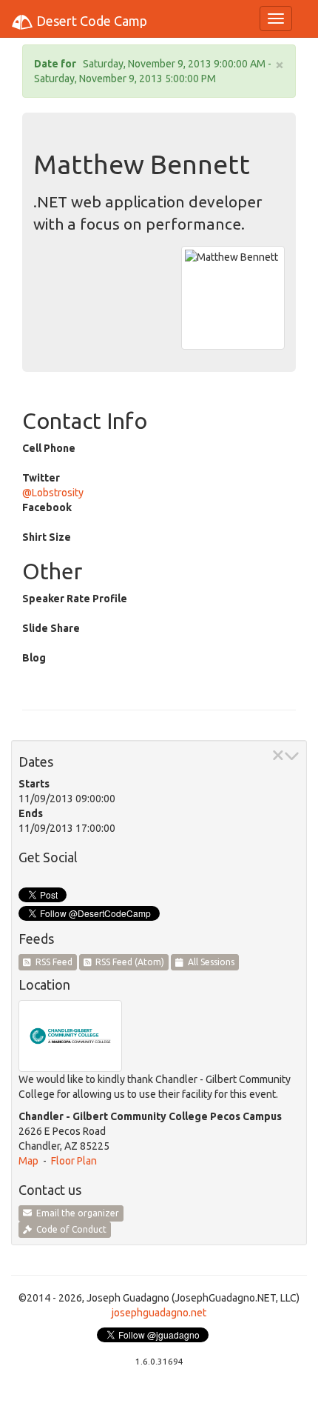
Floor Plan (74, 1161)
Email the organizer (75, 1213)
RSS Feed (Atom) (127, 962)
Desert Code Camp (90, 20)
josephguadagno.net (159, 1313)
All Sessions (208, 962)
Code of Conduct (69, 1229)
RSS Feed (51, 962)
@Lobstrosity (53, 493)
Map (28, 1161)
